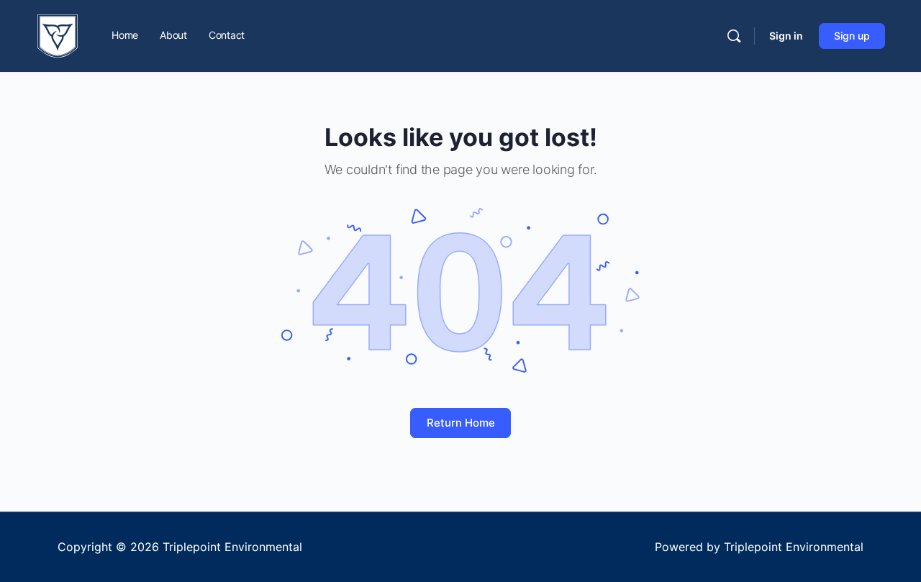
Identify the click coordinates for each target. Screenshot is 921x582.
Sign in (786, 35)
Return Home (461, 422)
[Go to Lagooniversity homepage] (57, 34)
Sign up (852, 35)
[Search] (734, 36)
